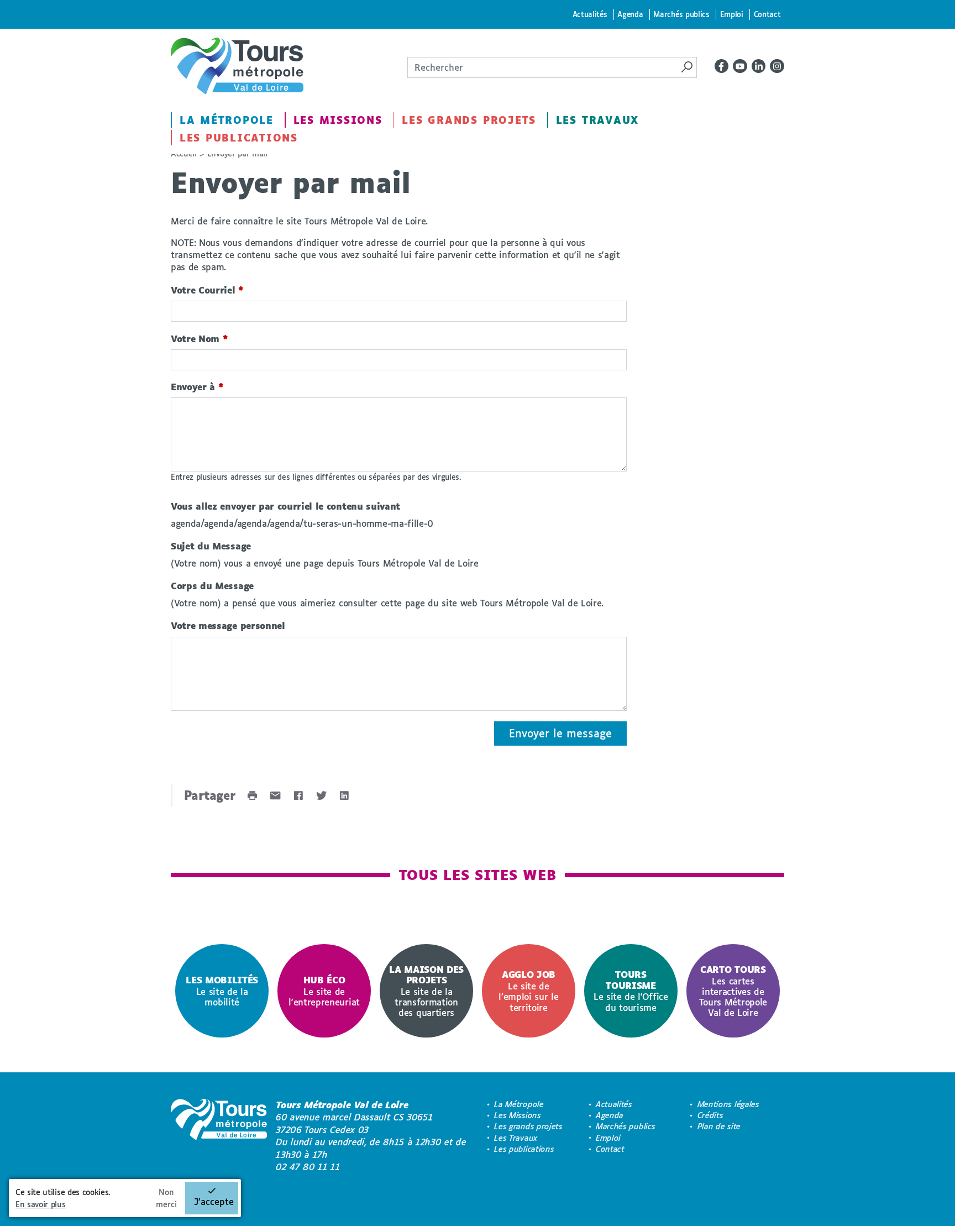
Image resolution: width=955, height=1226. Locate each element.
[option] (222, 991)
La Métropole (227, 120)
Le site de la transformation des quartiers (426, 990)
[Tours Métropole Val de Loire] (237, 66)
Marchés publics (681, 14)
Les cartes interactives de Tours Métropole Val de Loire (733, 990)
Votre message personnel (228, 625)
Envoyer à (197, 386)
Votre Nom (199, 338)
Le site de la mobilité (222, 991)
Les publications (239, 138)
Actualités (590, 14)
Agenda (630, 14)
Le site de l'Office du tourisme (631, 990)
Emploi (731, 14)
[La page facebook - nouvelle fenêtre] (722, 66)
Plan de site (719, 1126)
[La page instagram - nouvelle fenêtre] (777, 66)
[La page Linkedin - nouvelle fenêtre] (759, 66)
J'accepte (214, 1201)
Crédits (710, 1115)
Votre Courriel (207, 290)
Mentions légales (728, 1104)
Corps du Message (212, 585)
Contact (767, 14)
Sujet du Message (211, 546)
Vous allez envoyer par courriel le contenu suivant (285, 506)
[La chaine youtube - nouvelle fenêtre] (740, 66)
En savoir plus (40, 1204)
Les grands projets (469, 120)
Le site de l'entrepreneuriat (324, 991)
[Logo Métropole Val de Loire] (219, 1136)
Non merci (166, 1198)
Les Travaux (597, 120)
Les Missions (337, 120)
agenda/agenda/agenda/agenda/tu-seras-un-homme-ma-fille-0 (302, 523)
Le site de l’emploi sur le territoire (528, 990)
